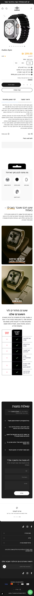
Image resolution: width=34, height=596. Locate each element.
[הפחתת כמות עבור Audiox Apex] (30, 85)
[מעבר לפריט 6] (15, 46)
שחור (29, 63)
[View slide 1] (20, 517)
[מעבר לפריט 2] (23, 46)
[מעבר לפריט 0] (25, 46)
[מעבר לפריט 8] (11, 46)
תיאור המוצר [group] (25, 99)
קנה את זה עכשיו (17, 90)
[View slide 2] (18, 517)
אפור (16, 63)
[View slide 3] (16, 517)
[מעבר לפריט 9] (9, 46)
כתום (23, 63)
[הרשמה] (4, 566)
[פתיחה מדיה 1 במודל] (4, 16)
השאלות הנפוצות (15, 411)
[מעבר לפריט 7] (13, 46)
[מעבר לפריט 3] (21, 46)
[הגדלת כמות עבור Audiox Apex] (24, 85)
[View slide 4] (14, 517)
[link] (17, 261)
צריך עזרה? (4, 133)
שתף (29, 133)
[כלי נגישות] (2, 594)
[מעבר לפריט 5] (17, 46)
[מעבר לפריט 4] (19, 46)
